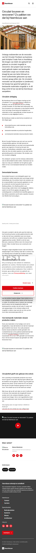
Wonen (6, 515)
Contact (6, 500)
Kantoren (7, 513)
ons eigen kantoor (18, 102)
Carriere (6, 503)
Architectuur (8, 518)
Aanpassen (17, 293)
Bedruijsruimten (9, 510)
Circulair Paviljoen (13, 334)
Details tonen (27, 283)
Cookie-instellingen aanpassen (10, 544)
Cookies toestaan (18, 288)
